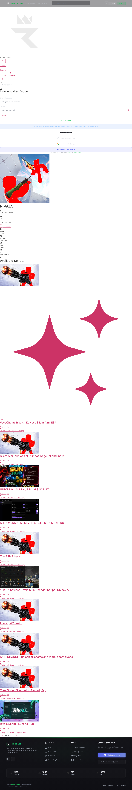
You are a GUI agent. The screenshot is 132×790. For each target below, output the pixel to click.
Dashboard (51, 756)
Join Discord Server (113, 755)
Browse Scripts (52, 760)
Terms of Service (79, 747)
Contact (123, 785)
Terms (69, 152)
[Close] (1, 96)
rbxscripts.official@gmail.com (111, 762)
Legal (116, 785)
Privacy (110, 785)
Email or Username (6, 98)
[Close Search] (2, 79)
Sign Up (121, 3)
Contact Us (78, 760)
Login (113, 3)
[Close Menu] (3, 61)
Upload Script (52, 752)
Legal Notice (78, 756)
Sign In (4, 116)
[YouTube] (13, 759)
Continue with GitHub (67, 138)
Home (49, 747)
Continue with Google (67, 144)
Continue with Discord (67, 149)
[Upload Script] (107, 3)
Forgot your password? (66, 120)
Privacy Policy (77, 152)
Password (3, 106)
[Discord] (8, 759)
